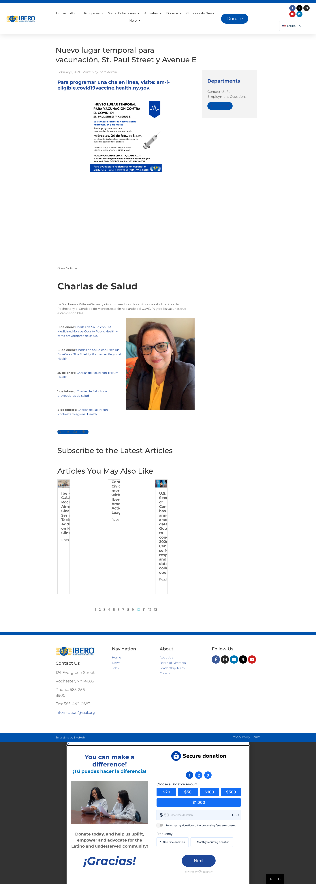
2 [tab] (199, 775)
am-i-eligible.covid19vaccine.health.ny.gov (113, 85)
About (75, 13)
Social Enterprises (122, 13)
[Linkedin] (299, 14)
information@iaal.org (75, 712)
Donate (172, 13)
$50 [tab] (188, 792)
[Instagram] (306, 8)
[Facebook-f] (292, 8)
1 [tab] (189, 775)
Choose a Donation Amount (177, 784)
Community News (200, 13)
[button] (158, 743)
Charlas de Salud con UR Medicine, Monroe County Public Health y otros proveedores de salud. (87, 331)
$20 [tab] (166, 792)
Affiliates (151, 13)
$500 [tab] (231, 792)
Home (61, 13)
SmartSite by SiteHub (70, 737)
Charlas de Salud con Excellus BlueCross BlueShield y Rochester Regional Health (89, 354)
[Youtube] (292, 14)
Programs (91, 13)
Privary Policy (241, 737)
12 (149, 610)
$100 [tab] (209, 792)
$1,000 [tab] (198, 802)
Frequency (165, 834)
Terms (256, 737)
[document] (158, 813)
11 (144, 610)
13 (155, 610)
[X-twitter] (299, 8)
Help (133, 20)
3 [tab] (208, 775)
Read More (220, 106)
